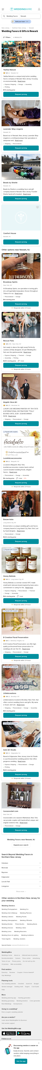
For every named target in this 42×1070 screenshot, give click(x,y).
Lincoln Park (6, 882)
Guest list (29, 984)
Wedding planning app (9, 998)
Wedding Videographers (9, 920)
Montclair (5, 868)
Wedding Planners (26, 913)
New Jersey (6, 28)
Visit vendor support (8, 1023)
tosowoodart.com (10, 811)
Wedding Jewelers (19, 939)
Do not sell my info (29, 961)
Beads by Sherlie (10, 182)
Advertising (36, 958)
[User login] (39, 9)
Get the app (21, 1061)
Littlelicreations (9, 693)
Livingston (5, 886)
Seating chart (18, 986)
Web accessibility (16, 964)
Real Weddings (6, 1004)
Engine (27, 986)
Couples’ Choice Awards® (25, 972)
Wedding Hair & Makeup (9, 913)
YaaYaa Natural (9, 70)
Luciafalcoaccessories (12, 458)
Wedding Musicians (20, 931)
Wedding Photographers (9, 909)
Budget (36, 984)
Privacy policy (16, 961)
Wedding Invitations (27, 935)
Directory (4, 972)
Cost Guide (35, 986)
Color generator (35, 1001)
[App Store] (9, 1035)
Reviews (12, 972)
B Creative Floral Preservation (15, 637)
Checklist (21, 984)
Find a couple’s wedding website (12, 1012)
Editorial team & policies (30, 955)
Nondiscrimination (7, 958)
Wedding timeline (22, 1001)
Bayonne (5, 872)
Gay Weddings (6, 975)
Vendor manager (7, 986)
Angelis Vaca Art (10, 402)
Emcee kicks (8, 519)
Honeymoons (17, 1004)
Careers (17, 958)
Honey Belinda (9, 576)
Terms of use (6, 961)
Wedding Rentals (7, 924)
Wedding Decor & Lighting (10, 935)
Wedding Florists (21, 917)
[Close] (39, 1043)
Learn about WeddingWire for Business (14, 1020)
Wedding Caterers (7, 917)
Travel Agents (6, 939)
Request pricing (21, 94)
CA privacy (5, 964)
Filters (8, 37)
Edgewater (5, 877)
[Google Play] (24, 1035)
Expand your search (21, 845)
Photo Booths (19, 924)
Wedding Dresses (7, 928)
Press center (26, 958)
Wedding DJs (24, 909)
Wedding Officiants (26, 920)
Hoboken (5, 863)
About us (17, 955)
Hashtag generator (24, 998)
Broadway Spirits (10, 282)
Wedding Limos (6, 931)
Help (3, 989)
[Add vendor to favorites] (37, 44)
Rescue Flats (8, 341)
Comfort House (9, 233)
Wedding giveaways (8, 1001)
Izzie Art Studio (9, 750)
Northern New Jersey (19, 28)
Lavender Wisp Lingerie (13, 129)
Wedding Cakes (21, 928)
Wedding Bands (32, 924)
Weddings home (7, 955)
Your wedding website (9, 984)
